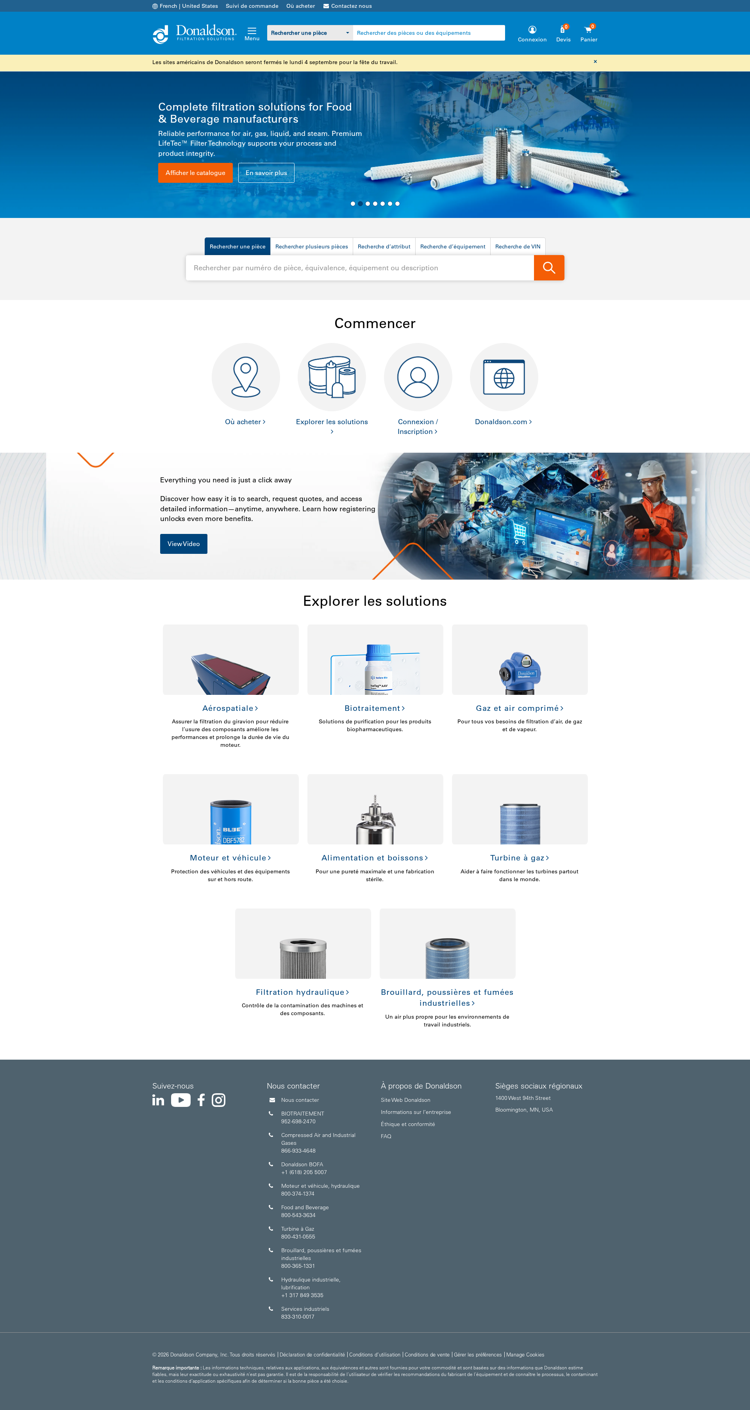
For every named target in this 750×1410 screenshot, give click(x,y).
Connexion (532, 39)
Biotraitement (372, 708)
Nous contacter (300, 1099)
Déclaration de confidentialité (312, 1354)
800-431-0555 (298, 1236)
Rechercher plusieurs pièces (311, 246)
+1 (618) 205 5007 (304, 1172)
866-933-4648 (298, 1150)
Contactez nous (351, 5)
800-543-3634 (298, 1215)
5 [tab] (382, 203)
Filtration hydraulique (300, 992)
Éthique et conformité (408, 1124)
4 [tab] (375, 203)
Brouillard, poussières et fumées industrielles (447, 997)
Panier (588, 39)
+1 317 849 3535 (302, 1295)
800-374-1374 (297, 1193)
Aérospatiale (228, 708)
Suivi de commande (252, 5)
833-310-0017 (297, 1316)
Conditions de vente (427, 1354)
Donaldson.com (501, 422)
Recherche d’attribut (384, 246)
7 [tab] (397, 203)
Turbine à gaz (517, 857)
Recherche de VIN (518, 246)
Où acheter (300, 5)
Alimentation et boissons (372, 857)
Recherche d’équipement (453, 246)
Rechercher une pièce (238, 246)
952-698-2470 (298, 1121)
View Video (184, 544)
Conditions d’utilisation (374, 1354)
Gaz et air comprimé (517, 708)
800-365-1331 (298, 1265)
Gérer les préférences (478, 1354)
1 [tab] (352, 203)
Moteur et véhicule (228, 857)
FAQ (386, 1136)
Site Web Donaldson (405, 1099)
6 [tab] (390, 203)
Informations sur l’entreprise (416, 1112)
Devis (563, 39)
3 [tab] (367, 203)
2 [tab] (360, 203)
